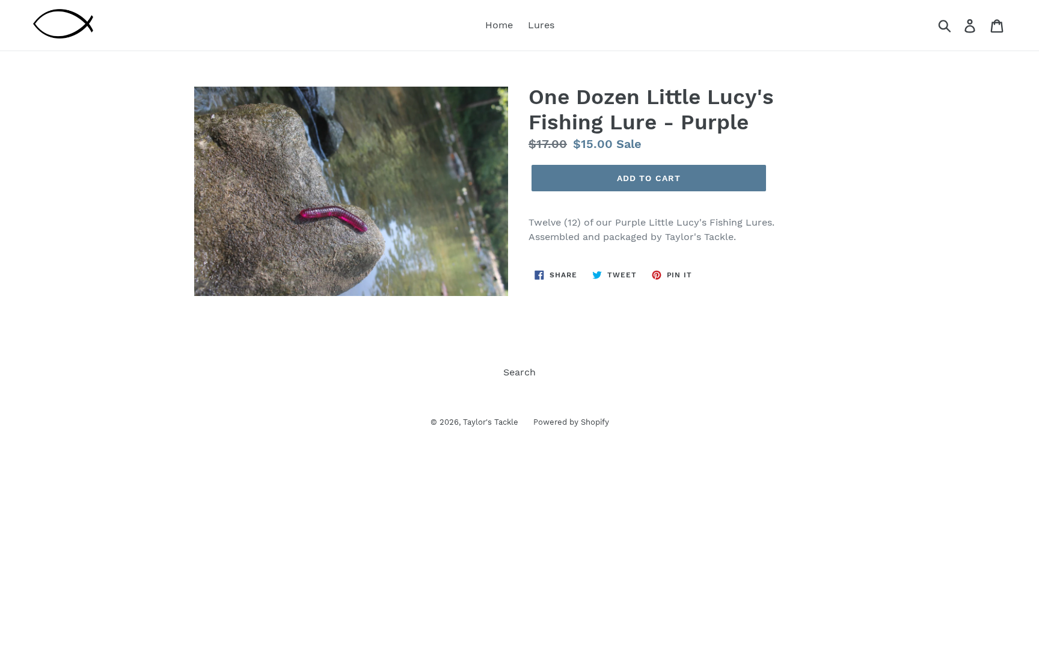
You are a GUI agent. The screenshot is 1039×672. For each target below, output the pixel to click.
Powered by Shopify (571, 422)
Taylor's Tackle (490, 422)
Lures (541, 25)
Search (519, 372)
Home (499, 25)
